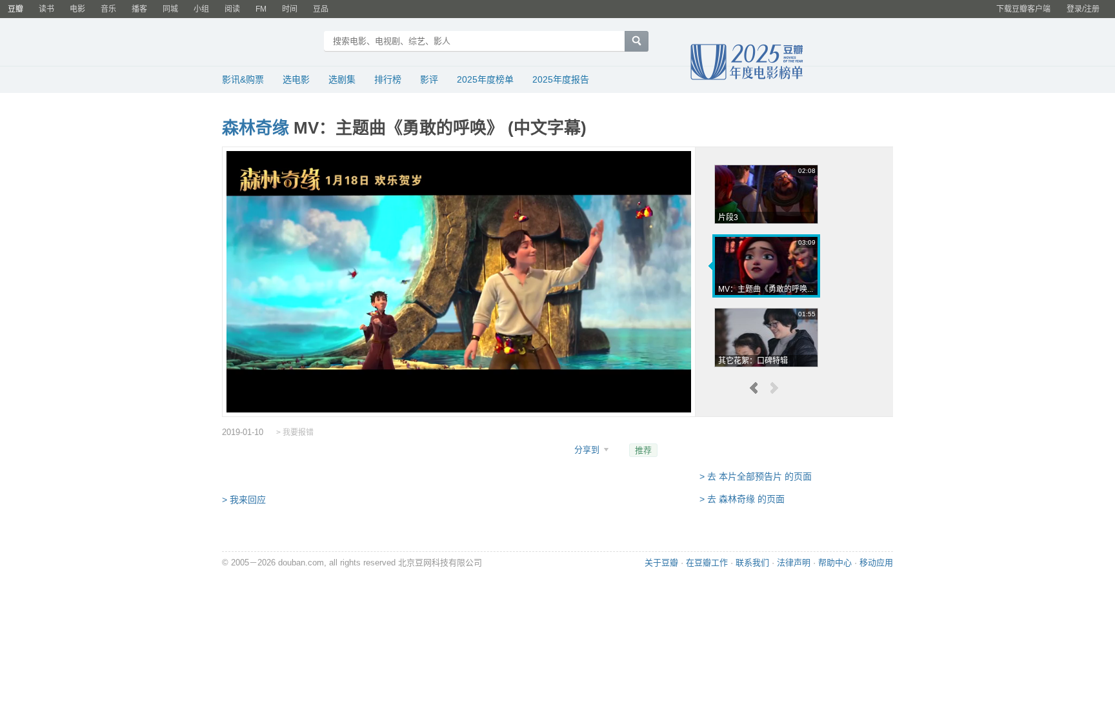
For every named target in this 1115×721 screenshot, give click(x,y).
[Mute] (651, 397)
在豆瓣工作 (707, 562)
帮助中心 (835, 562)
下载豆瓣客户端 (1023, 9)
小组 (201, 9)
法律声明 (793, 562)
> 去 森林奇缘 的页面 (742, 499)
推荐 (643, 450)
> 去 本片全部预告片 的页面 (755, 476)
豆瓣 (15, 9)
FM (261, 9)
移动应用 (876, 562)
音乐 (108, 9)
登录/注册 (1083, 9)
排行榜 (387, 79)
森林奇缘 (255, 127)
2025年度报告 (560, 79)
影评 (429, 79)
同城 (170, 9)
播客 (139, 9)
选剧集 (342, 79)
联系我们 (752, 562)
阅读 (232, 9)
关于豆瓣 (661, 562)
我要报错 (298, 432)
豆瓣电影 (269, 43)
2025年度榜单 (485, 79)
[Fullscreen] (673, 397)
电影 (77, 9)
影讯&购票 (243, 79)
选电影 (296, 79)
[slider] (459, 382)
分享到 (588, 449)
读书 (46, 9)
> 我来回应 (244, 499)
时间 (289, 9)
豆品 (320, 9)
